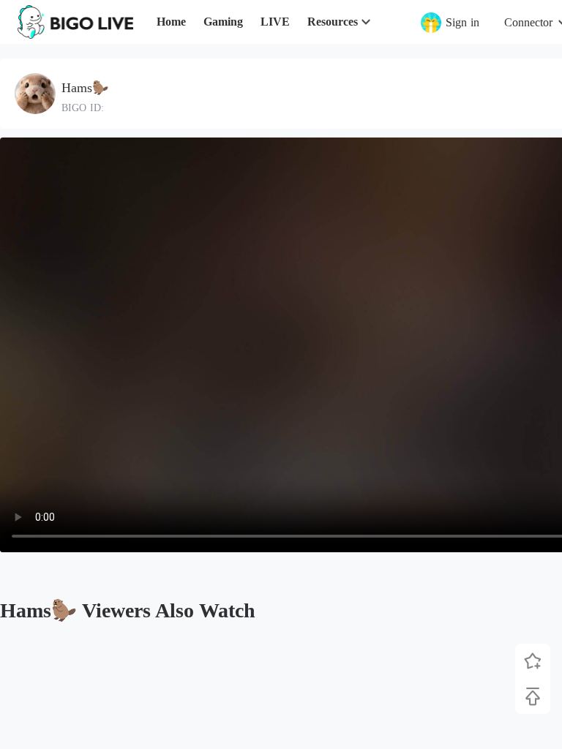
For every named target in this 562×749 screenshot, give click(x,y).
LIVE (275, 21)
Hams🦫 (84, 87)
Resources (332, 21)
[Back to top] (532, 696)
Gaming (223, 21)
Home (171, 21)
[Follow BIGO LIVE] (532, 661)
